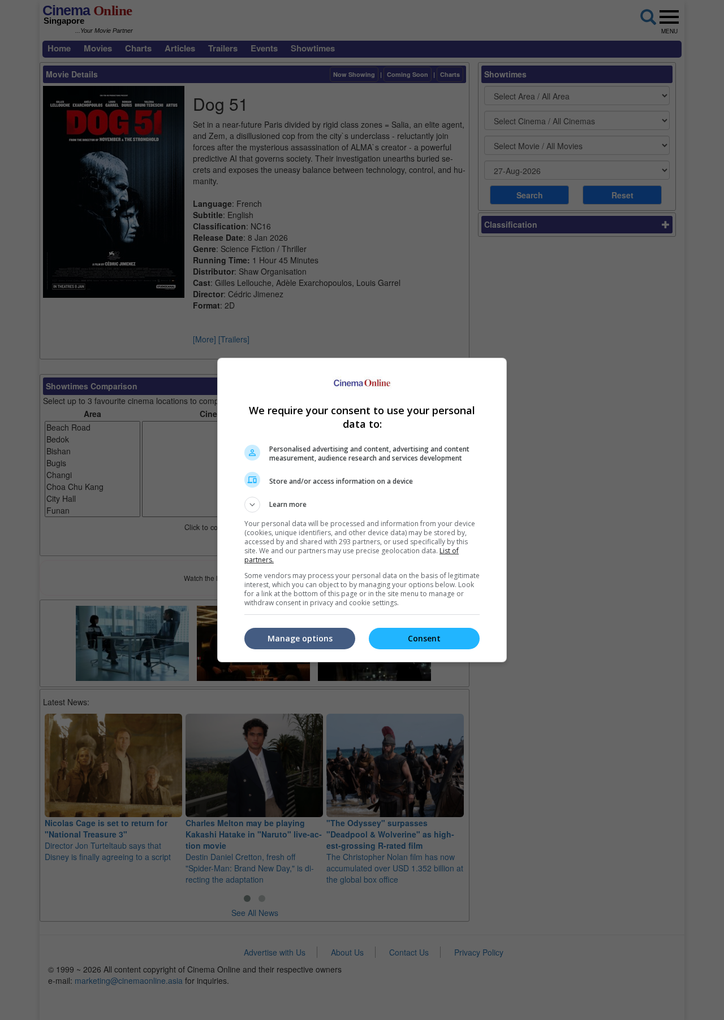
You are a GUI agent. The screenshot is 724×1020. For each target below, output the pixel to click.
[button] (362, 505)
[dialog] (362, 510)
